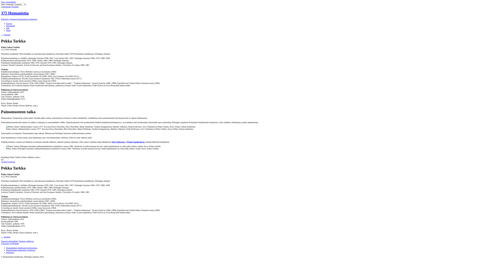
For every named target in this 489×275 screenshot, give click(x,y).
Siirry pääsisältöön (8, 2)
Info (7, 28)
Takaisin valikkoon (26, 241)
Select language (7, 4)
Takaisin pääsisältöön (9, 241)
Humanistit (10, 26)
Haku (8, 30)
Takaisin (5, 35)
